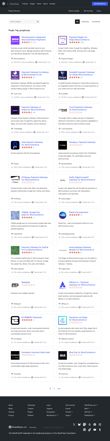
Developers (51, 412)
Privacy (11, 415)
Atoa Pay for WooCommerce (82, 352)
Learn (49, 405)
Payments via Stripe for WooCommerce (78, 318)
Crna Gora (32, 427)
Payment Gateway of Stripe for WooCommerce (33, 108)
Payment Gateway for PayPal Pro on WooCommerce (35, 248)
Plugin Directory (14, 11)
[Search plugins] (38, 21)
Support (49, 408)
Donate (69, 412)
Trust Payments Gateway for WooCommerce (80, 108)
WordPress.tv (52, 415)
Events (68, 408)
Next (59, 388)
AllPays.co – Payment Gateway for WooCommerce (82, 283)
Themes (30, 408)
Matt (87, 408)
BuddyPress (90, 415)
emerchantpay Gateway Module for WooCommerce (81, 248)
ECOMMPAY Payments (32, 317)
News (11, 408)
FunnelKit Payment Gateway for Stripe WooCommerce (82, 73)
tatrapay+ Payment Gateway (82, 142)
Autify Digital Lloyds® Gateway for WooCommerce (82, 178)
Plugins (30, 412)
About (11, 405)
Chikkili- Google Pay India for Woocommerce (33, 213)
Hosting (11, 412)
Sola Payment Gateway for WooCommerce (32, 143)
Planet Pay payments (78, 212)
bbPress (88, 412)
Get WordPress (100, 4)
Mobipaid (26, 282)
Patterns (31, 415)
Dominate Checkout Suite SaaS (36, 352)
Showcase (31, 405)
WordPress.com (91, 405)
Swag (68, 415)
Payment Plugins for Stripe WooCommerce (79, 38)
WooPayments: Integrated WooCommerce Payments (34, 38)
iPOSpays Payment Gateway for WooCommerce (35, 178)
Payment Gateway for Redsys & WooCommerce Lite (35, 73)
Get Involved (70, 405)
